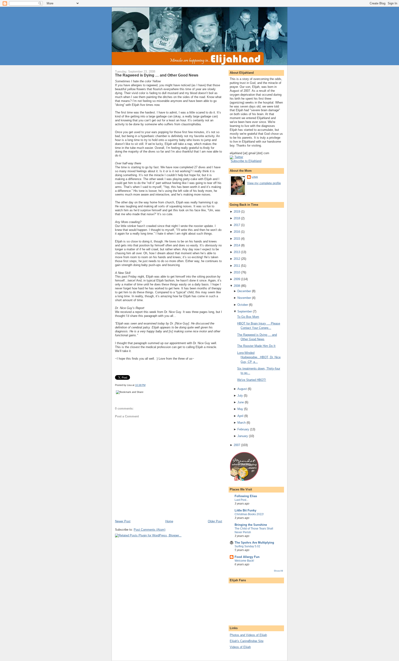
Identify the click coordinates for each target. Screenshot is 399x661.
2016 (237, 231)
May (240, 409)
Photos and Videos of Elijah (248, 635)
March (241, 422)
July (240, 395)
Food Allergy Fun (247, 557)
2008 (237, 286)
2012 (237, 258)
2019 (237, 211)
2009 (237, 279)
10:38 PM (140, 385)
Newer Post (122, 521)
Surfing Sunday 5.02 (247, 546)
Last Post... (241, 500)
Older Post (215, 521)
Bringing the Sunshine (251, 524)
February (243, 429)
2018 (237, 218)
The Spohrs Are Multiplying (254, 542)
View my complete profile (264, 183)
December (244, 291)
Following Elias (246, 496)
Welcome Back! (244, 560)
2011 (237, 265)
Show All (278, 570)
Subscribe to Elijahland (246, 161)
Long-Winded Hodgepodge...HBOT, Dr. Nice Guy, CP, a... (259, 357)
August (242, 389)
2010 (237, 272)
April (240, 416)
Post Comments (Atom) (149, 529)
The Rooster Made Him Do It (256, 346)
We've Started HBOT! (251, 380)
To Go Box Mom (248, 316)
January (242, 436)
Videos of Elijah (240, 647)
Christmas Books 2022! (249, 514)
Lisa (255, 177)
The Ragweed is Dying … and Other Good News (156, 75)
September (244, 311)
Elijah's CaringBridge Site (246, 641)
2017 (237, 225)
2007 (237, 445)
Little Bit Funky (245, 510)
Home (169, 521)
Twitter (238, 157)
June (240, 402)
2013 (237, 252)
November (244, 298)
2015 (237, 238)
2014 (237, 245)
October (242, 304)
